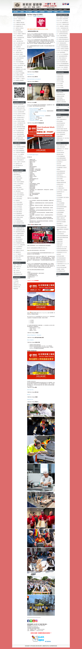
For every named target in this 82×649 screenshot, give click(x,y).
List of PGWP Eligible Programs (32, 154)
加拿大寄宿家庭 (59, 98)
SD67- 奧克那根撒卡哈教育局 (19, 215)
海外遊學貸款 (59, 193)
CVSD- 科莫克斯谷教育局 (18, 221)
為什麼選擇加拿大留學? (61, 271)
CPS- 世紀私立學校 (17, 257)
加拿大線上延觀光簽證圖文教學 (62, 130)
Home (14, 9)
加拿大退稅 (59, 163)
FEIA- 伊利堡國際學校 (18, 259)
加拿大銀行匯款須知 (60, 152)
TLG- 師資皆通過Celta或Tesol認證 (20, 69)
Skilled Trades (32, 119)
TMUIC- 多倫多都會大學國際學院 (19, 146)
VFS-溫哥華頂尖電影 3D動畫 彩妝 (63, 41)
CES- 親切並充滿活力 (17, 59)
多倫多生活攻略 (59, 243)
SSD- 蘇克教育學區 (17, 219)
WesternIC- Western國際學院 (19, 154)
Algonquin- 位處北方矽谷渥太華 (19, 106)
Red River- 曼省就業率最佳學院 (19, 139)
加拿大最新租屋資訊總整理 (61, 206)
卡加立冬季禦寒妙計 (60, 233)
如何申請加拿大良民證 (61, 132)
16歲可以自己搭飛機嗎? (61, 265)
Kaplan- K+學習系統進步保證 (19, 37)
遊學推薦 (45, 9)
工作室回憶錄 (16, 281)
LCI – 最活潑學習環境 (17, 39)
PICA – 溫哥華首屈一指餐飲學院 (62, 26)
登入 (58, 276)
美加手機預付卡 (59, 161)
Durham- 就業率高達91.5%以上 (19, 115)
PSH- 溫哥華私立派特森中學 (19, 235)
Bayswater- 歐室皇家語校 (18, 31)
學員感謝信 (50, 9)
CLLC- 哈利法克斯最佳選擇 (18, 61)
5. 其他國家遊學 (42, 11)
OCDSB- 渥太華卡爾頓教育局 (19, 194)
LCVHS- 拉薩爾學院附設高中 (19, 233)
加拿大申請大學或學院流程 (18, 104)
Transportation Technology (34, 120)
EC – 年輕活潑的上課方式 (18, 52)
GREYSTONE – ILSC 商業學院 (62, 20)
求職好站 (58, 169)
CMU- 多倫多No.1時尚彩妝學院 (62, 18)
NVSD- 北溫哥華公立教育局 (18, 189)
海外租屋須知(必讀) (60, 208)
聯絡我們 (65, 9)
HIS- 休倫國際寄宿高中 (18, 248)
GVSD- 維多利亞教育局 (18, 198)
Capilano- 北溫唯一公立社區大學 (19, 161)
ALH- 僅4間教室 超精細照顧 (18, 80)
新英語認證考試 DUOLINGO (62, 252)
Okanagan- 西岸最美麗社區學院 (19, 128)
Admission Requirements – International (34, 335)
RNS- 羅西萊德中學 (17, 252)
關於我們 (23, 9)
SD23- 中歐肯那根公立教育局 (19, 222)
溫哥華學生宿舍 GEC (60, 191)
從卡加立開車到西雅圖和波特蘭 (62, 235)
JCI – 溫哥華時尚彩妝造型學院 (62, 33)
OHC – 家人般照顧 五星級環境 (19, 48)
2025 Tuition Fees (30, 389)
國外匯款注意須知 (60, 154)
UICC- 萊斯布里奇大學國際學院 (19, 152)
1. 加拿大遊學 (15, 11)
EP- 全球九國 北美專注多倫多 (19, 76)
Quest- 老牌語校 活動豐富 (18, 74)
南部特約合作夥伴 (60, 79)
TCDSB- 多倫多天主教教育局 (19, 181)
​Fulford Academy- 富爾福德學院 (19, 244)
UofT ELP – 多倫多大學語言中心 (19, 18)
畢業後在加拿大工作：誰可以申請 (63, 138)
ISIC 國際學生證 (60, 186)
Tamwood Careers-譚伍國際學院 (62, 54)
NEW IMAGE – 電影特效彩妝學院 (63, 24)
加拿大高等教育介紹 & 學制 (62, 145)
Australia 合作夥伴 (60, 87)
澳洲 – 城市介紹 (16, 270)
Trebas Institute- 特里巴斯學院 (62, 69)
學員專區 (60, 9)
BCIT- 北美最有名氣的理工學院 (19, 108)
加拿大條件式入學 (60, 150)
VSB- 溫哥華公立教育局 (18, 178)
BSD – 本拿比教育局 (17, 179)
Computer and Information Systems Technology (38, 110)
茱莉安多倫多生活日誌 (61, 94)
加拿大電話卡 (59, 199)
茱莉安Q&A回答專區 (60, 96)
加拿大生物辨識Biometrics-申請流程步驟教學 (63, 117)
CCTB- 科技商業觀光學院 (61, 59)
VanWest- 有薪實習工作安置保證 (62, 48)
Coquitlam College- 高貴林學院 (62, 67)
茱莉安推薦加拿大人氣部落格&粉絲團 (62, 229)
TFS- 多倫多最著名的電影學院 (62, 37)
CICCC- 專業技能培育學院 (61, 43)
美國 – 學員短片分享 (17, 266)
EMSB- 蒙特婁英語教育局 (18, 204)
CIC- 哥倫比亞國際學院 (18, 241)
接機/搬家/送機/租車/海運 (61, 182)
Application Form (30, 399)
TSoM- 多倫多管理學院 (61, 52)
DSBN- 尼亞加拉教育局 (18, 206)
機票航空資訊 (59, 201)
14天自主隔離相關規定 (61, 156)
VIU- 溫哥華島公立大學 (18, 163)
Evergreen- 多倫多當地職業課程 (62, 46)
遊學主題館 (35, 9)
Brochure (28, 394)
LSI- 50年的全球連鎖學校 (18, 71)
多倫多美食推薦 (59, 241)
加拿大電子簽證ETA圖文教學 (62, 128)
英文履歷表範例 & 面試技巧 (62, 167)
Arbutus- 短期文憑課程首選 (61, 35)
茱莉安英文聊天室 (60, 184)
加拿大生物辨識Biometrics (61, 176)
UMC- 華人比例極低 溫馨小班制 (19, 43)
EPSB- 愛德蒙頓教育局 (18, 213)
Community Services (33, 109)
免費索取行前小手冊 (17, 284)
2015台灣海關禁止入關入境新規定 (63, 197)
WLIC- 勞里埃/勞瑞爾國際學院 (19, 150)
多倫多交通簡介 (59, 244)
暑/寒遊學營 (16, 288)
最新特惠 (18, 9)
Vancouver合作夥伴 (60, 81)
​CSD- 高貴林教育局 (17, 185)
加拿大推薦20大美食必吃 (61, 231)
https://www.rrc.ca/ (30, 74)
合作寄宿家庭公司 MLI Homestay (63, 74)
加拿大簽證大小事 (60, 126)
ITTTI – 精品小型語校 (17, 50)
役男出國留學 (59, 195)
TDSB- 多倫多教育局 (17, 176)
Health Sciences (32, 116)
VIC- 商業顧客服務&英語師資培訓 (63, 65)
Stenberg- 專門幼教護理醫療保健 (62, 63)
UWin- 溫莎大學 (16, 167)
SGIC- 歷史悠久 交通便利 (18, 54)
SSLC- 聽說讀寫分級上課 (18, 26)
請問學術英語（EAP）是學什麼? (62, 148)
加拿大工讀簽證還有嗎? (61, 134)
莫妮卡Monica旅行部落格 (61, 101)
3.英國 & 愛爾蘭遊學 (28, 11)
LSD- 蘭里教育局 (17, 200)
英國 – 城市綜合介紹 (17, 272)
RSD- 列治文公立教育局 (18, 209)
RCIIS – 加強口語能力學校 (18, 41)
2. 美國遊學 (22, 11)
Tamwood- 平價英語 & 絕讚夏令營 (20, 33)
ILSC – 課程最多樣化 (17, 20)
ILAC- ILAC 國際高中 (17, 254)
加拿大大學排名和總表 (61, 146)
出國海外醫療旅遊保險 (61, 173)
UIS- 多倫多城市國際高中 (18, 239)
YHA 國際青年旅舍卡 (60, 188)
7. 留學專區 (56, 11)
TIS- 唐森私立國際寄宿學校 (18, 256)
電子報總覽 (16, 279)
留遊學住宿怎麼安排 (60, 204)
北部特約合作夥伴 (60, 76)
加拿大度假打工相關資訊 (61, 165)
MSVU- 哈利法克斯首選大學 (19, 159)
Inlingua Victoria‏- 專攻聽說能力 (19, 63)
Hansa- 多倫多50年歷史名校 (19, 58)
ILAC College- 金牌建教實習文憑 (62, 22)
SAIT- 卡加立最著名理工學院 (19, 130)
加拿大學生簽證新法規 (61, 123)
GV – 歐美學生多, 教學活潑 (18, 28)
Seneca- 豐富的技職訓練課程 (19, 134)
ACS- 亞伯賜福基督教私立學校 (19, 229)
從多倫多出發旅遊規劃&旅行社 (62, 250)
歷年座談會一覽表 (17, 286)
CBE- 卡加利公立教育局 (18, 196)
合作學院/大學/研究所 (40, 16)
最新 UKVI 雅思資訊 (60, 180)
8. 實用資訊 (62, 11)
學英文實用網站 (59, 214)
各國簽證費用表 (59, 136)
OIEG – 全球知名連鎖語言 (18, 35)
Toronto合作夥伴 (60, 83)
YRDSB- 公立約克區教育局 (18, 183)
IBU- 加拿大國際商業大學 (18, 165)
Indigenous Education (33, 118)
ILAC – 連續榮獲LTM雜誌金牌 (19, 22)
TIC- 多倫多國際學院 (17, 237)
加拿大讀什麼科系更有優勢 (61, 267)
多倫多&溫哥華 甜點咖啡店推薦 (62, 237)
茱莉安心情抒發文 (60, 92)
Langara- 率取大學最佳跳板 (18, 124)
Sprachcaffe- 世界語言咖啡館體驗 (20, 56)
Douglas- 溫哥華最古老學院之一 (19, 117)
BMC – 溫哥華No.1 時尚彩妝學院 (63, 16)
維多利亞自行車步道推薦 (61, 221)
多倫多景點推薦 (59, 239)
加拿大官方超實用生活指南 (61, 227)
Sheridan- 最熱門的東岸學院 (19, 132)
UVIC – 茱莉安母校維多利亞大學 (19, 16)
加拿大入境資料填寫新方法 (61, 119)
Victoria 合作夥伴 (60, 85)
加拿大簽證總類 (59, 121)
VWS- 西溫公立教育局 (18, 187)
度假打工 (41, 9)
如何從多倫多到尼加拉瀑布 (61, 248)
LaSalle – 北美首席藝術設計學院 (62, 28)
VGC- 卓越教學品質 (17, 46)
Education (31, 114)
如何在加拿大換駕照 (60, 256)
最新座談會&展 (29, 9)
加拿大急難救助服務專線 (61, 158)
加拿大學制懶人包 (17, 174)
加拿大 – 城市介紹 (17, 268)
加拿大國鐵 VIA (59, 223)
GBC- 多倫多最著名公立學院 (19, 119)
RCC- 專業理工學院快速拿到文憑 (62, 39)
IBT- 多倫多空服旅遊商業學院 (62, 56)
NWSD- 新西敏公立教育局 (18, 217)
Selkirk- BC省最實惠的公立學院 (19, 136)
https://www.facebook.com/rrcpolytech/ (34, 79)
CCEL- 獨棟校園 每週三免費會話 (19, 24)
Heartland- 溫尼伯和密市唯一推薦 (19, 65)
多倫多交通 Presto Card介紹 (62, 246)
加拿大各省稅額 (59, 178)
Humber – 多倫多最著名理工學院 (19, 123)
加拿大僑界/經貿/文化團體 (61, 216)
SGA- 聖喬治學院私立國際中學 (19, 231)
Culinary (31, 113)
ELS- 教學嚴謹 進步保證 (18, 67)
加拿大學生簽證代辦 (60, 125)
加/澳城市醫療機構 (60, 212)
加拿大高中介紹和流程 (18, 172)
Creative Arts (32, 112)
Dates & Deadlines (30, 339)
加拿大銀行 (59, 254)
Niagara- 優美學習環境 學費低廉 (19, 126)
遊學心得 (55, 9)
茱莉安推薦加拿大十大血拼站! (62, 225)
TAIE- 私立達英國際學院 (18, 246)
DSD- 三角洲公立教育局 (18, 202)
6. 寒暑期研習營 (49, 11)
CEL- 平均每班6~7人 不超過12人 (19, 78)
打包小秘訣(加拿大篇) (61, 210)
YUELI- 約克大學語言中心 (18, 156)
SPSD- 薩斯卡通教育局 (18, 211)
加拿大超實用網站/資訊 (61, 171)
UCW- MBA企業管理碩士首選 (62, 61)
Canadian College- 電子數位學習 (62, 50)
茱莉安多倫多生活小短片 (18, 274)
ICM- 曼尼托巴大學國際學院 (19, 148)
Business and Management (34, 108)
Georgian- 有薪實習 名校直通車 (19, 121)
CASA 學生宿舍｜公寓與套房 (62, 189)
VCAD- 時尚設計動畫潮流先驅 (62, 31)
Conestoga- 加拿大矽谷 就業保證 (19, 113)
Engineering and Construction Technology (37, 115)
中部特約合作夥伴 (60, 78)
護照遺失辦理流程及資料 (61, 259)
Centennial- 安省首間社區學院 (19, 111)
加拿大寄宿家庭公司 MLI (61, 261)
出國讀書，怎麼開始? (60, 269)
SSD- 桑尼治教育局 (17, 191)
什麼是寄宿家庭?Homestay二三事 (63, 263)
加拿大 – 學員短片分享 (18, 264)
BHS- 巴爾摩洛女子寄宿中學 (19, 250)
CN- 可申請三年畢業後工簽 (61, 58)
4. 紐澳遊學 (35, 11)
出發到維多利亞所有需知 (61, 219)
